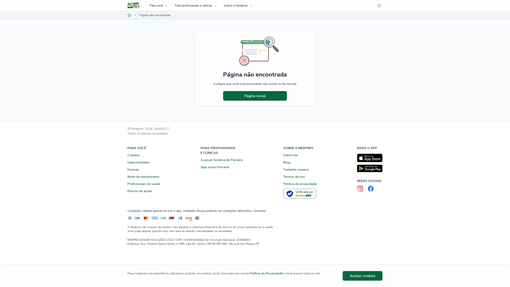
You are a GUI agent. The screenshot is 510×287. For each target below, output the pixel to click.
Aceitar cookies (362, 275)
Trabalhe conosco (296, 169)
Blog (286, 162)
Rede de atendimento (143, 177)
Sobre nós (290, 155)
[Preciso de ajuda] (379, 5)
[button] (158, 5)
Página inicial (255, 95)
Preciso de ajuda (140, 191)
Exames (133, 169)
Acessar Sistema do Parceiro (222, 160)
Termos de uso (294, 177)
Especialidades (139, 162)
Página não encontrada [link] (154, 15)
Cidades (134, 155)
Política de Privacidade (266, 273)
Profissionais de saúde (144, 184)
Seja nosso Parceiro (215, 167)
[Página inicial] (129, 15)
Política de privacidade (300, 184)
